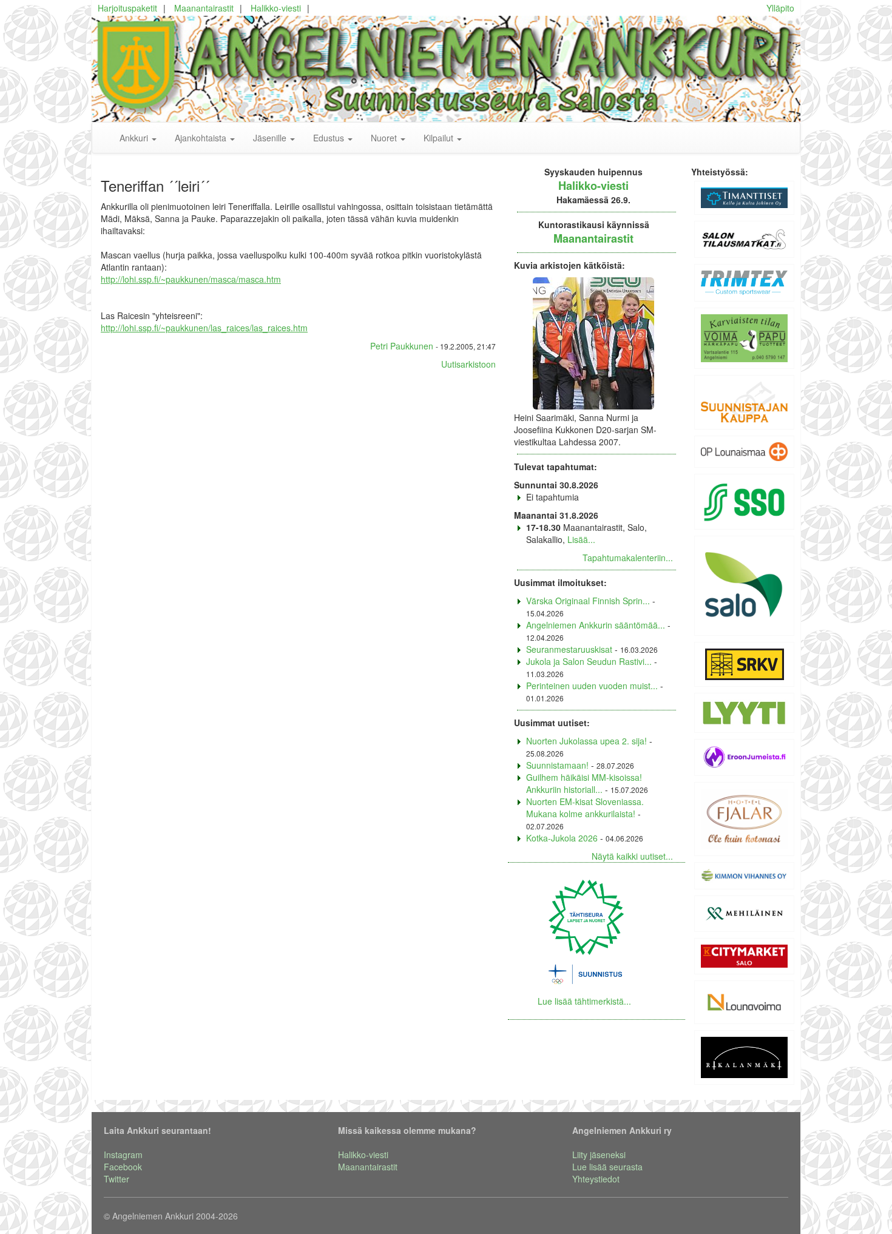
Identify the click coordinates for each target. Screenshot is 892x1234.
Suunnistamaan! (557, 765)
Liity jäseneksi (599, 1154)
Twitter (116, 1179)
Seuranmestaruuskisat (569, 649)
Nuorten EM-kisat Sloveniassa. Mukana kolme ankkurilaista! (585, 807)
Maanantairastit (204, 8)
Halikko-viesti (276, 8)
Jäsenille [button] (271, 138)
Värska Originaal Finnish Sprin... (588, 601)
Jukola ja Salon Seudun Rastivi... (589, 661)
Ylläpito (780, 8)
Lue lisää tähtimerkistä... (584, 1001)
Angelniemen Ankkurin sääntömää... (595, 625)
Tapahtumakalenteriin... (628, 557)
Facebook (123, 1167)
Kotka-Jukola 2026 (562, 838)
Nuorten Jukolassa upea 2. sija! (586, 741)
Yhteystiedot (596, 1179)
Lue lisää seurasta (607, 1167)
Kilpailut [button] (440, 138)
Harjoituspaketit (127, 8)
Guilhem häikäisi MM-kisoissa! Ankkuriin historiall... (584, 783)
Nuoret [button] (385, 138)
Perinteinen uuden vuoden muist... (592, 685)
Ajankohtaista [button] (202, 138)
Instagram (123, 1154)
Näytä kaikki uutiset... (632, 856)
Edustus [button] (329, 138)
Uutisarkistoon (468, 364)
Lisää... (581, 539)
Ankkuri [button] (135, 138)
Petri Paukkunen (401, 346)
